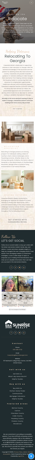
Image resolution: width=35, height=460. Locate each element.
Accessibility (7, 454)
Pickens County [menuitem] (17, 421)
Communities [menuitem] (17, 393)
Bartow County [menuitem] (17, 408)
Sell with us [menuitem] (17, 374)
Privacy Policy (18, 452)
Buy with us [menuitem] (17, 388)
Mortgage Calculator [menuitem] (17, 396)
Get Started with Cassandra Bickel (17, 220)
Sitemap (30, 452)
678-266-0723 (17, 349)
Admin (25, 452)
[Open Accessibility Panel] (31, 456)
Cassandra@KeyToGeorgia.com (17, 355)
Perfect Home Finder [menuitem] (17, 391)
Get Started (17, 109)
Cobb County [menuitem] (17, 416)
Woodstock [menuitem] (17, 424)
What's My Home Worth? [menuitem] (17, 376)
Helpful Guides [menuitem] (17, 379)
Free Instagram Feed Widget (18, 309)
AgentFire (21, 456)
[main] (17, 157)
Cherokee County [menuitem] (17, 413)
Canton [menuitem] (17, 411)
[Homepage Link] (5, 2)
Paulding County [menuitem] (17, 418)
